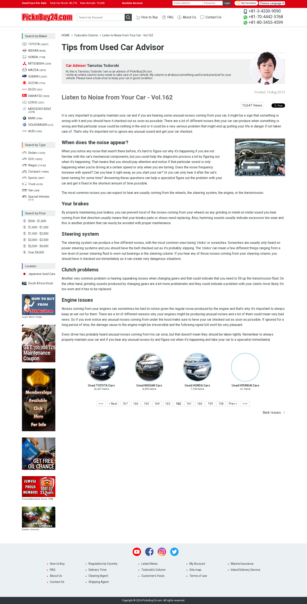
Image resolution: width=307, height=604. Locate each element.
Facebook (149, 552)
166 (135, 403)
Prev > (233, 403)
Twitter (174, 552)
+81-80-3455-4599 (266, 22)
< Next (113, 403)
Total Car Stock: (63, 3)
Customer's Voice (152, 575)
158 (220, 403)
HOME (66, 35)
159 (210, 403)
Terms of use (198, 575)
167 (125, 403)
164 (157, 403)
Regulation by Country (103, 563)
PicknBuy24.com (47, 17)
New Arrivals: (92, 3)
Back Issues (272, 413)
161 (189, 403)
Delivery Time (98, 569)
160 (199, 403)
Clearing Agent (98, 575)
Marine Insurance (242, 563)
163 (167, 403)
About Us (189, 17)
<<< (100, 403)
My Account (197, 563)
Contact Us (213, 17)
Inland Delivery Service (245, 569)
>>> (245, 403)
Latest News (149, 563)
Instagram (162, 552)
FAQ (170, 17)
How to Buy (149, 17)
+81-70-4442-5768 (266, 16)
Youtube (137, 552)
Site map (195, 569)
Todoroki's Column (86, 35)
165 (146, 403)
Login (227, 3)
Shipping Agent (99, 582)
